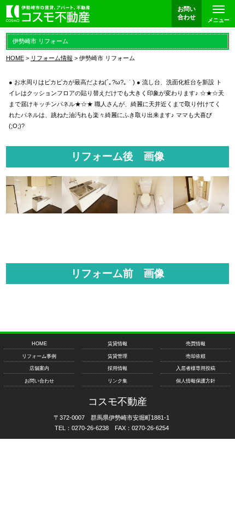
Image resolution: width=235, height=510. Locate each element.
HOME (39, 343)
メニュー (219, 20)
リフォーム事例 (39, 356)
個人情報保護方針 (195, 381)
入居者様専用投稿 (195, 368)
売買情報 (195, 343)
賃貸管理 (117, 356)
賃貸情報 (117, 343)
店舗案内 (39, 368)
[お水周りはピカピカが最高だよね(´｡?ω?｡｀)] (34, 210)
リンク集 (117, 381)
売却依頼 (195, 356)
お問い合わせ (39, 381)
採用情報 (117, 368)
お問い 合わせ (187, 12)
